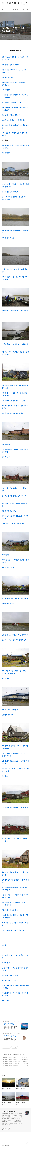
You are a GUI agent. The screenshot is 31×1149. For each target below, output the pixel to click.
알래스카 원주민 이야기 (9, 1054)
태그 (8, 9)
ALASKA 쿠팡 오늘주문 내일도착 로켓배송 (10, 1036)
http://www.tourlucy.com (10, 1021)
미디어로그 (16, 9)
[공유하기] (7, 1047)
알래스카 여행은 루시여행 (10, 1024)
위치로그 (25, 9)
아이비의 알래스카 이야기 (15, 3)
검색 (24, 3)
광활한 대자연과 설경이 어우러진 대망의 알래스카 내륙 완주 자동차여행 (10, 1027)
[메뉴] (28, 3)
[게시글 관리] (9, 1047)
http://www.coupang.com (10, 1033)
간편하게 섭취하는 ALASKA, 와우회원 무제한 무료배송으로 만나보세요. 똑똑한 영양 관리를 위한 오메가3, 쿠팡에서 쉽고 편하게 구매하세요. (10, 1039)
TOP (27, 1143)
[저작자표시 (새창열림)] (18, 1047)
